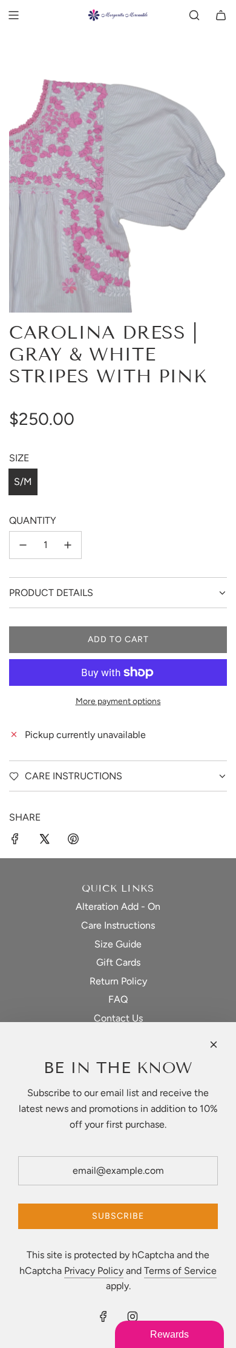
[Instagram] (132, 1316)
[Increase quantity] (67, 545)
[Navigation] (13, 15)
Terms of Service (180, 1270)
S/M (23, 481)
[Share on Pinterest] (73, 841)
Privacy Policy (93, 1270)
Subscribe (118, 1216)
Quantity (32, 520)
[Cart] (221, 15)
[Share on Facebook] (15, 841)
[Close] (213, 1044)
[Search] (194, 15)
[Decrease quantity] (23, 545)
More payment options (118, 701)
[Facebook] (103, 1316)
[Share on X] (44, 841)
